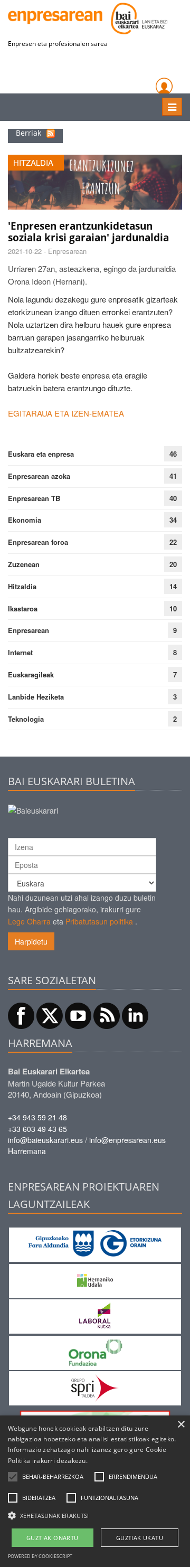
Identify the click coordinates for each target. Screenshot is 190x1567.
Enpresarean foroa (38, 542)
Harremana (27, 1151)
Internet (20, 652)
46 (173, 454)
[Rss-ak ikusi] (50, 133)
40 (173, 498)
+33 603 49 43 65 (37, 1129)
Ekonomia (24, 520)
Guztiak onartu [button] (52, 1538)
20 (173, 564)
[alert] (95, 1491)
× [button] (181, 1425)
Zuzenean (24, 564)
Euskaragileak (31, 674)
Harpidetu (31, 941)
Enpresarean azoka (39, 476)
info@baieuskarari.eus (45, 1140)
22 (173, 542)
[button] (52, 1476)
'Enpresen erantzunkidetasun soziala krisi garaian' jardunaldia (88, 231)
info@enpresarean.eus (127, 1140)
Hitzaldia (22, 586)
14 (173, 586)
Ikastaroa (22, 608)
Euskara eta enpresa (41, 454)
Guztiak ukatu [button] (139, 1538)
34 (173, 520)
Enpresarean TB (34, 498)
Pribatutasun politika (99, 921)
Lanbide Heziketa (36, 697)
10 (173, 608)
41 (173, 476)
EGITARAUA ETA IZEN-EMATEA (66, 413)
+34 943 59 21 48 (37, 1117)
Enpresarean (28, 630)
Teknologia (26, 719)
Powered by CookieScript (40, 1556)
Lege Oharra (29, 921)
